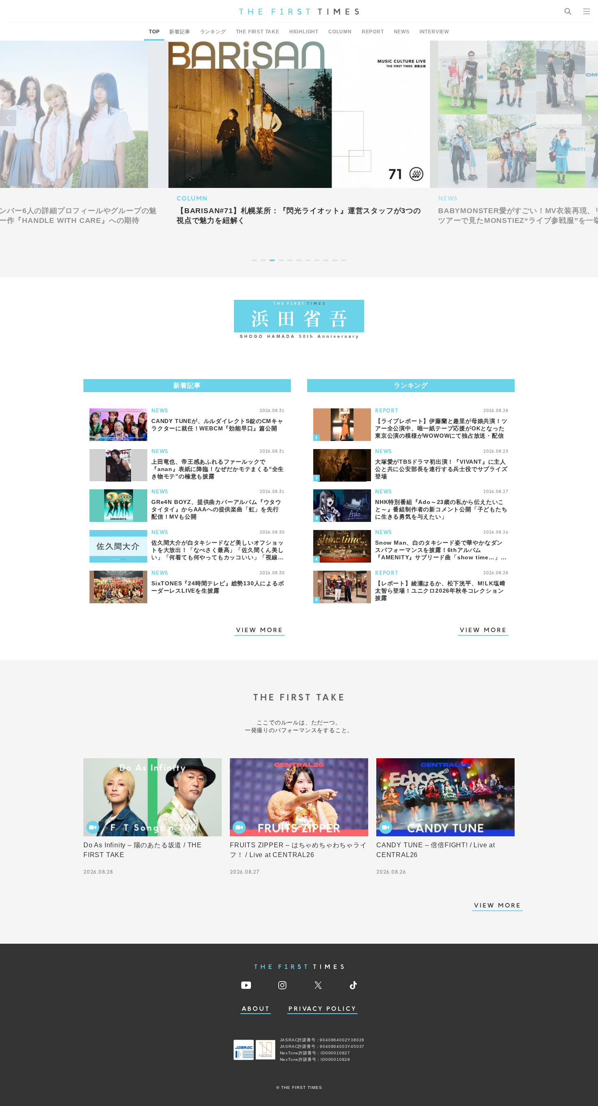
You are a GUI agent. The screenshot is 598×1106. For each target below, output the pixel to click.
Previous (8, 118)
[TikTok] (353, 985)
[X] (318, 985)
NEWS (402, 32)
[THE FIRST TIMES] (299, 11)
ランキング (213, 32)
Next (590, 118)
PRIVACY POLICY (322, 1009)
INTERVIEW (434, 32)
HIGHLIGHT (304, 32)
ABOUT (256, 1009)
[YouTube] (246, 985)
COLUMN (340, 32)
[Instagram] (282, 985)
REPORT (373, 32)
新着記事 (179, 32)
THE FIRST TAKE (257, 32)
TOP (154, 32)
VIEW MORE (259, 631)
